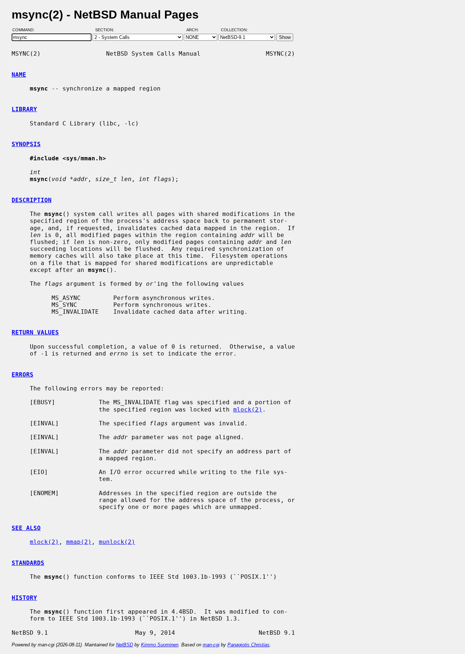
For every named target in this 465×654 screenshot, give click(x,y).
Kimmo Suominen (159, 644)
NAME (19, 74)
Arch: (195, 30)
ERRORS (22, 374)
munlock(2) (117, 541)
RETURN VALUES (35, 332)
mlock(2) (247, 409)
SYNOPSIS (26, 144)
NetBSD (124, 644)
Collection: (234, 30)
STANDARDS (28, 562)
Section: (106, 30)
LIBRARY (24, 109)
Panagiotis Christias (248, 644)
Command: (25, 30)
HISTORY (24, 597)
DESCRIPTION (32, 200)
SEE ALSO (26, 528)
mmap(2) (79, 541)
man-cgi (211, 644)
